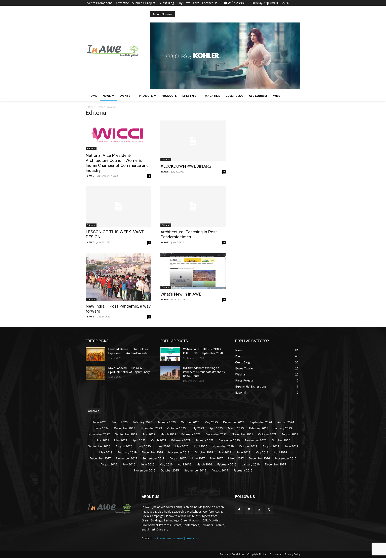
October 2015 (170, 470)
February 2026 (142, 422)
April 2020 (200, 446)
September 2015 (195, 470)
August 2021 (289, 434)
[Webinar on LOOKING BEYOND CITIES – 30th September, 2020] (170, 354)
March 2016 (204, 464)
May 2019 (105, 452)
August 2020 (124, 446)
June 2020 (163, 446)
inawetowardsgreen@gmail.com (178, 538)
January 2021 (204, 440)
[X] (269, 510)
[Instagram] (249, 510)
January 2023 (283, 428)
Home (89, 106)
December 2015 (275, 464)
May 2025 (211, 422)
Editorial (91, 148)
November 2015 (144, 470)
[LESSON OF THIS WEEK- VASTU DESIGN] (118, 206)
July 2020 (144, 446)
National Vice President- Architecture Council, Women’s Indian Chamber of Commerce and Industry (117, 163)
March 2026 (120, 422)
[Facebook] (239, 510)
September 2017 (153, 458)
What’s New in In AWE (180, 294)
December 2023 (124, 428)
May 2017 (216, 458)
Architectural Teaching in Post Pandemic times (188, 234)
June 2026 (99, 422)
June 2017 (198, 458)
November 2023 (151, 428)
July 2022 (148, 434)
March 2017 (236, 458)
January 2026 (166, 422)
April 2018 (280, 452)
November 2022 (99, 434)
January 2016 (251, 464)
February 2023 (258, 428)
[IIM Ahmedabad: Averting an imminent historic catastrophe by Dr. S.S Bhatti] (170, 373)
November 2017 (126, 458)
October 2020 (281, 440)
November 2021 (242, 434)
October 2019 (248, 446)
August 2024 (285, 422)
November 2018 (179, 452)
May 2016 (166, 464)
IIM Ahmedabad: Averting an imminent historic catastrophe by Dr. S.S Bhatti (204, 371)
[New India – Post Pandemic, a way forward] (118, 277)
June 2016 (147, 464)
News (99, 106)
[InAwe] (118, 50)
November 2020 (256, 440)
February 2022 (190, 434)
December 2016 (259, 458)
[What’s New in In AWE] (193, 271)
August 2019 (271, 446)
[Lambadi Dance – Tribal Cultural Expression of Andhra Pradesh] (95, 354)
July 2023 (197, 428)
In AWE (90, 175)
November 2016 (286, 458)
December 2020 (229, 440)
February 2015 (243, 470)
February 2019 (127, 452)
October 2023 (176, 428)
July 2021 (102, 440)
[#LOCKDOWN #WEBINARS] (193, 140)
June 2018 (243, 452)
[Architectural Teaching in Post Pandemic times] (193, 206)
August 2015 (219, 470)
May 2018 (262, 452)
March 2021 (158, 440)
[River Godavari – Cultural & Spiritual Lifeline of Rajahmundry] (95, 373)
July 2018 (224, 452)
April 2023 (216, 428)
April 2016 (184, 464)
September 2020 (99, 446)
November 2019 (223, 446)
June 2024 (102, 428)
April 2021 (138, 440)
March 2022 (168, 434)
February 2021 (180, 440)
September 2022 (126, 434)
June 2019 (291, 446)
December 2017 (100, 458)
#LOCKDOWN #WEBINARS (185, 166)
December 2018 (152, 452)
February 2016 (226, 464)
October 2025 (190, 422)
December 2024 (233, 422)
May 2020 (182, 446)
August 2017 (177, 458)
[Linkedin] (259, 510)
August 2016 (109, 464)
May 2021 (120, 440)
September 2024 (261, 422)
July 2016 (128, 464)
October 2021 (267, 434)
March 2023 (236, 428)
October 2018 (204, 452)
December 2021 (216, 434)
